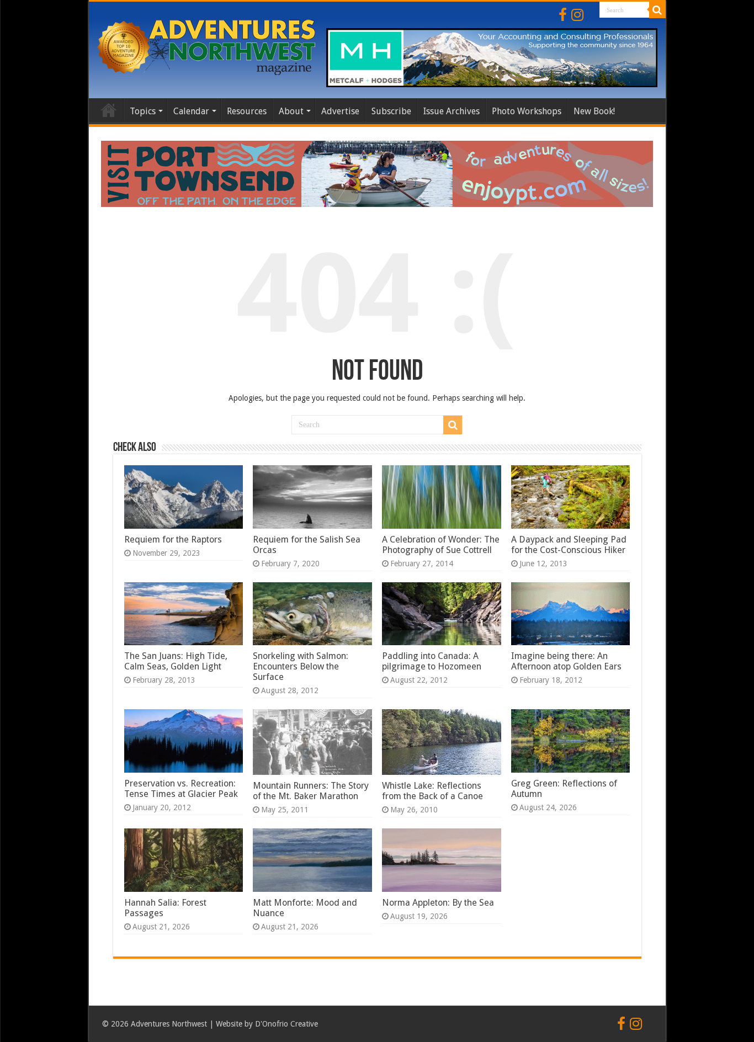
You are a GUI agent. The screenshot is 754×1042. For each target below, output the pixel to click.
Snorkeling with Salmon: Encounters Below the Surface (300, 666)
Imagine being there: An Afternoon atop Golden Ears (566, 661)
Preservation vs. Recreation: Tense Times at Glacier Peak (181, 788)
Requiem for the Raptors (173, 539)
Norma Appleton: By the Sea (438, 902)
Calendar (191, 111)
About (291, 111)
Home (108, 109)
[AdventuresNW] (207, 45)
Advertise (340, 111)
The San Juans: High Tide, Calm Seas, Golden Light (175, 661)
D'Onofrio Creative (286, 1023)
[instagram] (577, 15)
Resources (247, 111)
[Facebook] (562, 15)
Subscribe (391, 111)
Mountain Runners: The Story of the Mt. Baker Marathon (311, 790)
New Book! (594, 111)
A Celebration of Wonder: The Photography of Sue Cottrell (441, 544)
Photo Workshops (526, 111)
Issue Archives (451, 111)
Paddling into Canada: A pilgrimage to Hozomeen (431, 661)
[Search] (657, 10)
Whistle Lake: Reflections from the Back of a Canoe (432, 790)
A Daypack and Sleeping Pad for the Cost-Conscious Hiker (568, 544)
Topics (143, 111)
